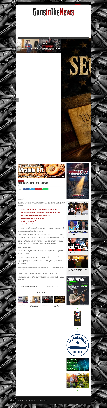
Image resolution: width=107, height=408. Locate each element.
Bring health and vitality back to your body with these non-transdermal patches (39, 209)
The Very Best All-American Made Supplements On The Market (35, 214)
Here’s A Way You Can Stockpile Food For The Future (32, 217)
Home (19, 178)
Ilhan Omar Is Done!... (73, 252)
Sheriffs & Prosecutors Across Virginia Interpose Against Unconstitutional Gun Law (35, 305)
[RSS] (21, 3)
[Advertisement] (53, 26)
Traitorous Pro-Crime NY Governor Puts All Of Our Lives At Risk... (77, 217)
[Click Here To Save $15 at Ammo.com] (77, 318)
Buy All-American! (25, 208)
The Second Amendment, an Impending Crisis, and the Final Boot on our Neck (59, 305)
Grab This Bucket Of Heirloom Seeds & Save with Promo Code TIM (35, 215)
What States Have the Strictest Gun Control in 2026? (27, 49)
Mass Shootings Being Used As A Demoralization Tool (23, 304)
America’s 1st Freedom (32, 195)
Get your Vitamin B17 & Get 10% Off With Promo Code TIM (33, 211)
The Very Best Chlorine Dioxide (27, 221)
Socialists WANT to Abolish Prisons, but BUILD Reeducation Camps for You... (77, 235)
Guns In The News (23, 185)
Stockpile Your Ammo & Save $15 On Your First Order (32, 218)
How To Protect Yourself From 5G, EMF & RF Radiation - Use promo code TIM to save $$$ (40, 212)
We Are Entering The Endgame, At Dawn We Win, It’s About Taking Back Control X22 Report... (77, 270)
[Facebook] (19, 3)
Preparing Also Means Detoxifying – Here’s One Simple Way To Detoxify (37, 220)
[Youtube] (26, 3)
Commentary (27, 46)
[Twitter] (24, 3)
